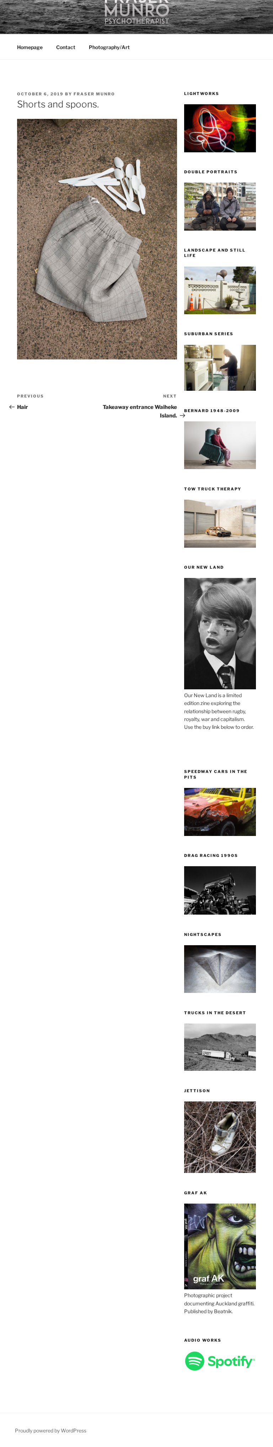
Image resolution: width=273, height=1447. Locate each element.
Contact (65, 47)
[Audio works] (220, 1369)
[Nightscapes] (220, 991)
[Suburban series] (220, 389)
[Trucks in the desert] (220, 1069)
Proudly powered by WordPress (50, 1430)
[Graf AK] (220, 1287)
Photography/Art (109, 47)
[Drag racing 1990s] (220, 913)
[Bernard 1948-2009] (220, 467)
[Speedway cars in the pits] (220, 834)
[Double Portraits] (220, 229)
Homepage (30, 47)
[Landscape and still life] (220, 312)
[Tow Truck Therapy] (220, 546)
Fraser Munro (94, 93)
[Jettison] (220, 1171)
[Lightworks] (220, 150)
